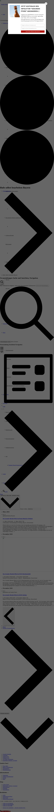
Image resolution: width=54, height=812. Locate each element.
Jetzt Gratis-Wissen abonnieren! (33, 31)
